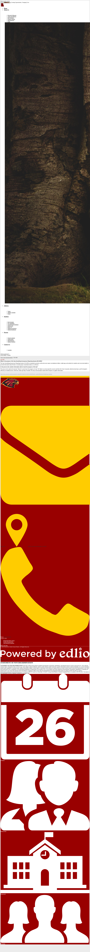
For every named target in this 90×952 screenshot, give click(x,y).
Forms (9, 313)
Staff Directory (11, 20)
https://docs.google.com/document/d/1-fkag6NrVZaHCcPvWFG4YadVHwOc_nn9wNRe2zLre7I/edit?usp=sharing (26, 374)
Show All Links (4, 645)
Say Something (11, 323)
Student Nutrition (11, 341)
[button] (6, 10)
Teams (9, 311)
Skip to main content (5, 1)
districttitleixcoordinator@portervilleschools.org (11, 672)
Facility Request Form (8, 641)
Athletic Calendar (11, 312)
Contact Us (3, 546)
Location (10, 350)
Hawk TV (10, 327)
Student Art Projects (12, 328)
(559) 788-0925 (7, 637)
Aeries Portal (10, 339)
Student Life (10, 326)
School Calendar (11, 19)
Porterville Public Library (9, 640)
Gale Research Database (13, 324)
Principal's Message (12, 15)
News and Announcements (7, 357)
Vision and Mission (12, 16)
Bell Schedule (11, 17)
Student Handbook (12, 329)
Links (9, 21)
